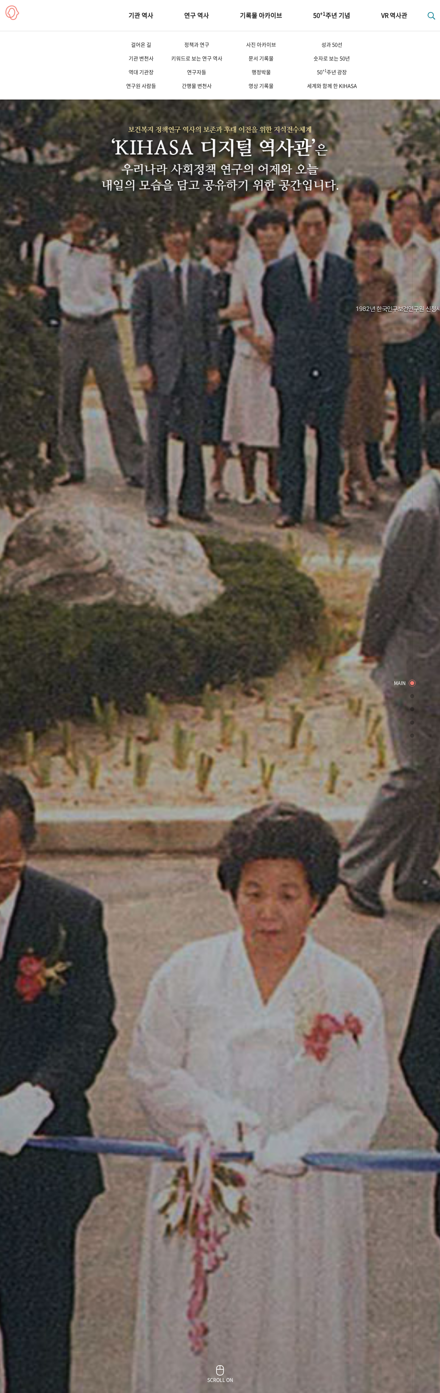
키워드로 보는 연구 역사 (196, 58)
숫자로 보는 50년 (332, 58)
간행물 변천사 (197, 86)
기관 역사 (141, 15)
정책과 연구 (196, 44)
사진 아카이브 (261, 44)
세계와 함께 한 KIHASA (332, 86)
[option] (220, 696)
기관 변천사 (141, 58)
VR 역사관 (394, 15)
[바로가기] (412, 683)
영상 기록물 (261, 86)
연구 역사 (196, 15)
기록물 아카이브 (261, 15)
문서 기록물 (261, 58)
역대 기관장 (141, 72)
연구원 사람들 (141, 86)
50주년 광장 (332, 72)
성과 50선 (331, 44)
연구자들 (196, 72)
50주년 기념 (331, 15)
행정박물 (261, 72)
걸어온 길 (141, 44)
